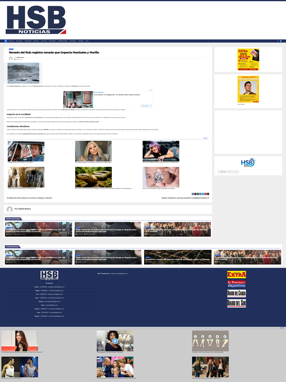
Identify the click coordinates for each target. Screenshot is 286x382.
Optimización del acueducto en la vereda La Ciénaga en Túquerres (30, 198)
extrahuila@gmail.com (52, 305)
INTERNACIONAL (63, 41)
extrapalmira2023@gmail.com (56, 287)
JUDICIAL (36, 41)
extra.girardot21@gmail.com (52, 301)
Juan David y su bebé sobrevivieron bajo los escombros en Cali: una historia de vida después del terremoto (35, 231)
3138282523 (43, 294)
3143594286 (43, 287)
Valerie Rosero (20, 57)
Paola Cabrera (159, 234)
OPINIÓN (80, 41)
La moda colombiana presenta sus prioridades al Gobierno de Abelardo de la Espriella (176, 231)
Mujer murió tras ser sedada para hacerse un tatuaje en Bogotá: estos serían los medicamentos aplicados (106, 231)
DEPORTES (28, 41)
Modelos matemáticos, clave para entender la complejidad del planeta (185, 198)
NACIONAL (19, 41)
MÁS (87, 41)
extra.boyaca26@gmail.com (56, 308)
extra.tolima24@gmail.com (56, 290)
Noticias (11, 49)
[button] (278, 41)
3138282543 (44, 290)
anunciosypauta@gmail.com (56, 316)
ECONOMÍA (52, 41)
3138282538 (43, 316)
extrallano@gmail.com (56, 312)
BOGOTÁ (11, 41)
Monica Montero (20, 234)
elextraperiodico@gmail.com (56, 298)
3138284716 (43, 298)
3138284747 (44, 308)
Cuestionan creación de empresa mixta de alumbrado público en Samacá (178, 259)
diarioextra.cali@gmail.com (55, 294)
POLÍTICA (44, 41)
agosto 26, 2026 (12, 262)
